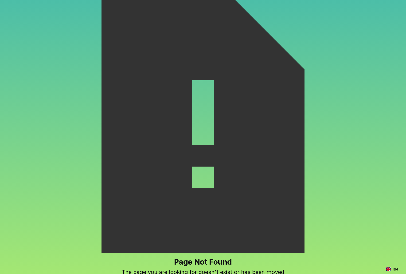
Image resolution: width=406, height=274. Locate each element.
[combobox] (392, 269)
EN (395, 269)
